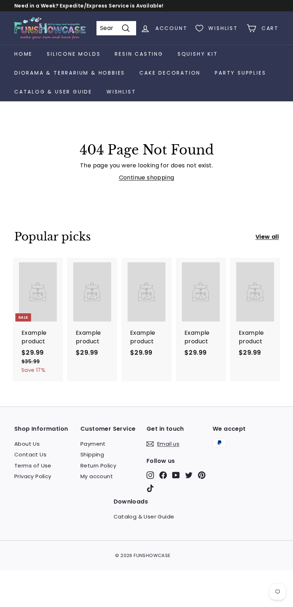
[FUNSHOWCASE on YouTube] (176, 475)
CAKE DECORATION (169, 72)
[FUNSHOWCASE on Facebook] (163, 475)
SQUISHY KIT (198, 53)
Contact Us (30, 454)
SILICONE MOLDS (73, 53)
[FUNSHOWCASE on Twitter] (189, 475)
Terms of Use (32, 465)
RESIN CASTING (139, 53)
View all (267, 237)
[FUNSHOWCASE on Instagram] (150, 475)
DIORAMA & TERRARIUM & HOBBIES (69, 72)
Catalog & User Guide (53, 91)
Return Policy (98, 465)
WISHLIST (121, 91)
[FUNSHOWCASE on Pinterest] (201, 475)
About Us (27, 443)
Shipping (92, 454)
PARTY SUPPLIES (240, 72)
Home (23, 53)
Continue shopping (146, 177)
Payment (93, 443)
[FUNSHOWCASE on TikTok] (150, 488)
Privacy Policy (32, 476)
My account (96, 476)
